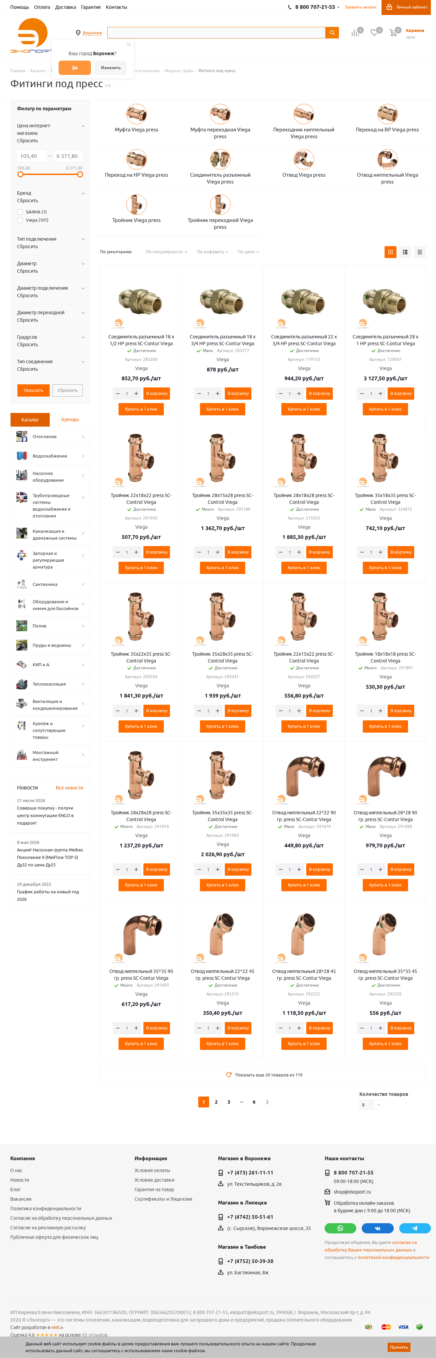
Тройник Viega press (136, 220)
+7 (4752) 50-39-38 (250, 1261)
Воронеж (92, 32)
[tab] (30, 420)
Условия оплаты (152, 1170)
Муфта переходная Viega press (220, 133)
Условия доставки (154, 1180)
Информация (151, 1158)
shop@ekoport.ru (352, 1192)
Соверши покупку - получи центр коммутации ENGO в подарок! (45, 815)
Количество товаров (383, 1094)
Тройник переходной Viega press (220, 223)
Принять (399, 1347)
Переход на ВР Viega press (387, 129)
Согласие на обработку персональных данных (61, 1218)
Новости (19, 1180)
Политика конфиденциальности (45, 1208)
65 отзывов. (95, 1335)
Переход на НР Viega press (136, 175)
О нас (16, 1170)
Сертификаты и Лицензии (163, 1199)
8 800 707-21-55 (354, 1173)
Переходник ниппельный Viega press (303, 133)
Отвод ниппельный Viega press (387, 178)
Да (75, 67)
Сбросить (27, 140)
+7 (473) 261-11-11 (250, 1173)
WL (57, 1327)
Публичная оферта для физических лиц (54, 1237)
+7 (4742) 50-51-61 (250, 1217)
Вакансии (20, 1199)
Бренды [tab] (70, 419)
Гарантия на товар (154, 1189)
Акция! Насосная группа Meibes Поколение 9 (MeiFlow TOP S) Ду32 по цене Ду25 (50, 857)
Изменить (111, 67)
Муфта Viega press (136, 129)
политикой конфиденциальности (393, 1257)
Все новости (69, 787)
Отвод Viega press (304, 175)
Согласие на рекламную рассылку (48, 1227)
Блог (15, 1189)
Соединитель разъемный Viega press (220, 178)
